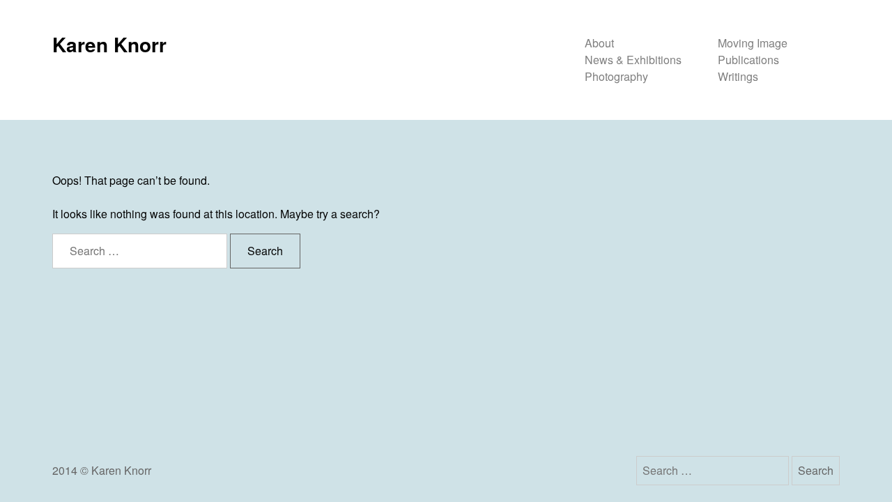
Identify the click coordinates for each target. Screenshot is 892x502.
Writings (738, 76)
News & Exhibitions (633, 60)
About (599, 43)
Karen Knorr (109, 44)
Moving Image (752, 43)
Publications (748, 60)
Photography (616, 76)
